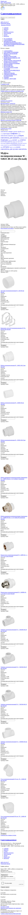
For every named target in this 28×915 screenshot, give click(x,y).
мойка (21, 141)
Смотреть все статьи (6, 128)
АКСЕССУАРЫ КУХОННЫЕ (12, 63)
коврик (21, 136)
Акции (5, 34)
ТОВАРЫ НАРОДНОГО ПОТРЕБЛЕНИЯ (10, 75)
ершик (18, 147)
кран (2, 147)
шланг (15, 140)
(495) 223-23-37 (5, 22)
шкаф (10, 145)
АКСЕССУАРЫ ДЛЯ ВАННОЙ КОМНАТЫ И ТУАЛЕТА (12, 61)
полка (2, 133)
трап (19, 141)
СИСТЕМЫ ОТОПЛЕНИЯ (11, 52)
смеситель (22, 149)
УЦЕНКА (6, 77)
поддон (23, 145)
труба (20, 131)
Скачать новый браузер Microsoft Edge (11, 913)
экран (11, 147)
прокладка (6, 133)
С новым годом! (5, 84)
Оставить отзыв (5, 906)
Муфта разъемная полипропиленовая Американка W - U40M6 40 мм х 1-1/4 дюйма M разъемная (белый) (14, 518)
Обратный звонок (5, 23)
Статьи (5, 30)
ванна (19, 133)
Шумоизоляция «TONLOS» (8, 103)
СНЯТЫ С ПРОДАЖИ (10, 78)
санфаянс (14, 133)
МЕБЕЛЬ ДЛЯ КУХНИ (10, 56)
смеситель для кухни (9, 149)
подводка (5, 140)
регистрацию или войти (7, 228)
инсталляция (3, 143)
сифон (19, 140)
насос (23, 131)
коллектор (21, 138)
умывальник (20, 143)
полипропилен (17, 145)
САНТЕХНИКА (8, 40)
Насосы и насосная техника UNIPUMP (11, 120)
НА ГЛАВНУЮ (8, 38)
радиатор (6, 145)
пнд (17, 135)
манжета (14, 141)
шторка (6, 147)
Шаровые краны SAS (6, 112)
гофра (14, 135)
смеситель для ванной (10, 138)
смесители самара (7, 131)
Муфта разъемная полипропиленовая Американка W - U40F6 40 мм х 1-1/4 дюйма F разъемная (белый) (14, 479)
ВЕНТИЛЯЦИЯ (8, 64)
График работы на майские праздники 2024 (12, 91)
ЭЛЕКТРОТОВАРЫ (9, 73)
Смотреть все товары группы (8, 835)
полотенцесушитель (6, 141)
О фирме (6, 27)
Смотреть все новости (6, 100)
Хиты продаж (7, 33)
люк (17, 141)
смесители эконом (7, 135)
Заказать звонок (5, 887)
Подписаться (4, 874)
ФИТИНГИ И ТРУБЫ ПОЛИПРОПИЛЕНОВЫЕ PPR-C (13, 42)
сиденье (15, 131)
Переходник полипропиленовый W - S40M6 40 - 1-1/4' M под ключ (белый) (13, 593)
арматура (11, 140)
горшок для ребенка (12, 143)
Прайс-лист (7, 857)
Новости (6, 29)
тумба (25, 138)
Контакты (6, 36)
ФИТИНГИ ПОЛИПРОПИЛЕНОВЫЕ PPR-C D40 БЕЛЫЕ (14, 45)
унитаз (23, 140)
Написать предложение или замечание (11, 908)
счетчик (14, 147)
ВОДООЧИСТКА (8, 66)
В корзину (3, 236)
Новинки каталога (9, 32)
